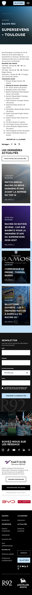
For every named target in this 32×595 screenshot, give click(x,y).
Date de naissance (8, 368)
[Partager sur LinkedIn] (15, 144)
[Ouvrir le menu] (28, 3)
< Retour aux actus (7, 13)
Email (3, 378)
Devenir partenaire (16, 479)
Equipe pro (5, 520)
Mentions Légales (8, 554)
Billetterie (24, 560)
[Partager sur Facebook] (11, 144)
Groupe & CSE (6, 539)
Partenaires (6, 535)
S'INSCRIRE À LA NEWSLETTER (16, 396)
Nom (3, 348)
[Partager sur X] (19, 144)
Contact (23, 553)
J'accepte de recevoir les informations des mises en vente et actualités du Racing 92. (15, 388)
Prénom (4, 358)
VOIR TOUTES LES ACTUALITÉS (15, 158)
